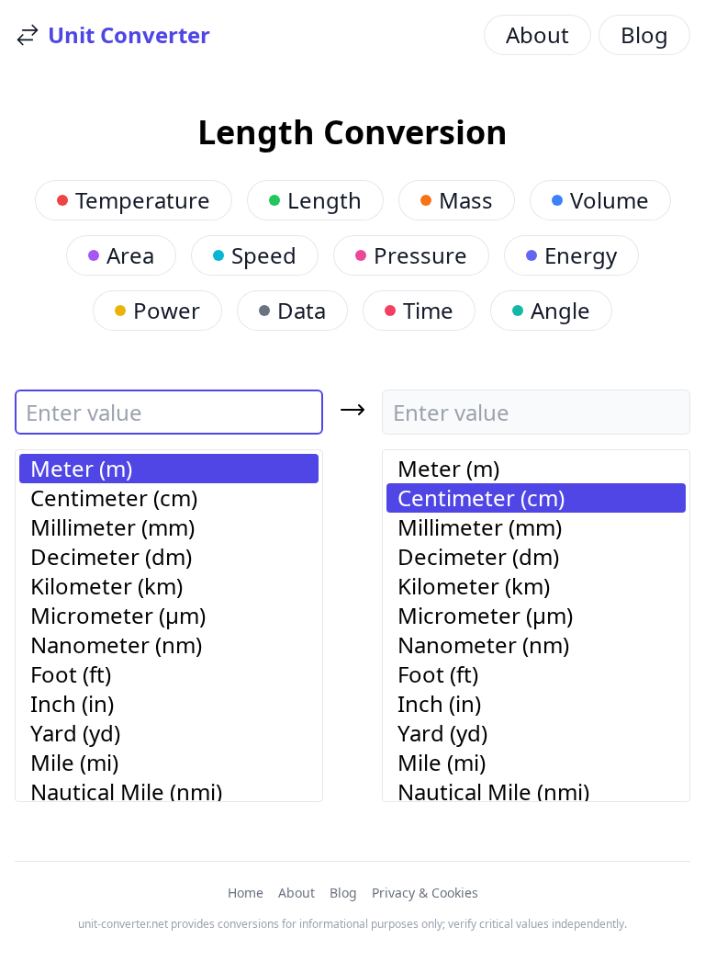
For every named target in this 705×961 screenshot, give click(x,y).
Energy (580, 255)
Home (245, 892)
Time (428, 310)
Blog (644, 34)
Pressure (420, 255)
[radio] (169, 468)
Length (324, 200)
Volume (609, 200)
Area (130, 255)
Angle (560, 310)
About (537, 34)
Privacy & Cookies (425, 892)
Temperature (142, 200)
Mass (466, 200)
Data (301, 310)
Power (166, 310)
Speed (264, 255)
